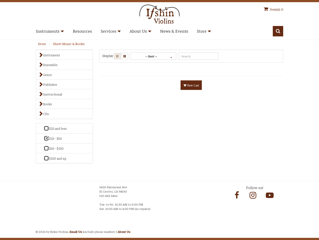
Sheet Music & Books (69, 43)
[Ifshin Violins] (159, 13)
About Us (124, 232)
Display (107, 56)
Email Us (75, 232)
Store (42, 43)
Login (40, 226)
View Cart (192, 85)
